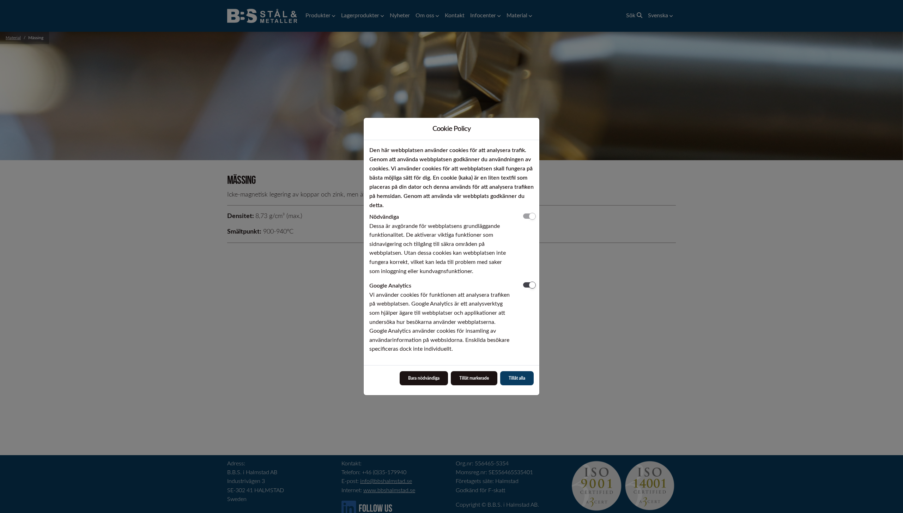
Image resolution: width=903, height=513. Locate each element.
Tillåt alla (517, 378)
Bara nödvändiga (424, 378)
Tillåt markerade (474, 378)
